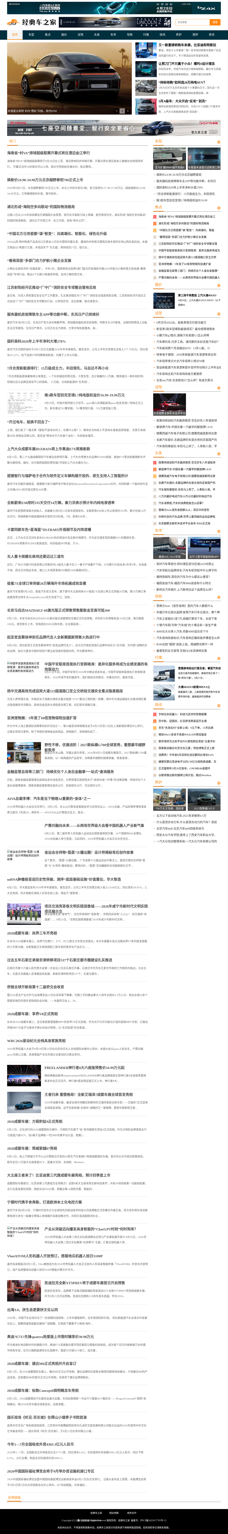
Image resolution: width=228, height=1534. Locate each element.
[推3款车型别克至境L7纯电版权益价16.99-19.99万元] (24, 403)
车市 (113, 34)
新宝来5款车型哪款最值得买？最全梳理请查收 (185, 328)
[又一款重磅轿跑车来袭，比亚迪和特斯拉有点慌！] (146, 50)
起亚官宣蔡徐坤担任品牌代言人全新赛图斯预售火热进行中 (53, 637)
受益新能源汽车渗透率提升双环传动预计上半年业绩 (189, 367)
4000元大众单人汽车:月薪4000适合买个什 (182, 631)
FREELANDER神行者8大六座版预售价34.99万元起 (85, 1068)
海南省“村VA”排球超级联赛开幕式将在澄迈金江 (187, 216)
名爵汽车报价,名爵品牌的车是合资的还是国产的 (186, 439)
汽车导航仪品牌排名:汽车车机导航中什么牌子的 (186, 570)
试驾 (80, 34)
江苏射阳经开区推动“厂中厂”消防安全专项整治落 (188, 243)
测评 (195, 34)
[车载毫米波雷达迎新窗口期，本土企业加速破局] (206, 164)
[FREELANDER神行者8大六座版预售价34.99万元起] (24, 1075)
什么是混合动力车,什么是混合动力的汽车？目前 (186, 822)
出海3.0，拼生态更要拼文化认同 (32, 1310)
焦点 (48, 34)
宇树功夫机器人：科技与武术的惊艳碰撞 (183, 714)
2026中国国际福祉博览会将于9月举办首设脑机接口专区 (50, 1471)
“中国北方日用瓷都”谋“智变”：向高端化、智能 (186, 230)
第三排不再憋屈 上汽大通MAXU (197, 295)
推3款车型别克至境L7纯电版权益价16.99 (181, 200)
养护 (179, 34)
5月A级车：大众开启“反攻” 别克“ (183, 101)
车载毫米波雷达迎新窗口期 (204, 167)
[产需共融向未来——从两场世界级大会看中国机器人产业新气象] (24, 833)
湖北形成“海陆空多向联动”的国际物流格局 (41, 207)
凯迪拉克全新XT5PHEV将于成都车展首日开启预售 (85, 1283)
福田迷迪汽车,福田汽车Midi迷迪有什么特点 (183, 583)
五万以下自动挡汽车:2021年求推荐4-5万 (181, 815)
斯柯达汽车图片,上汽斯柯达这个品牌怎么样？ (185, 589)
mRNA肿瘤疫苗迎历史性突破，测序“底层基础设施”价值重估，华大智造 (64, 879)
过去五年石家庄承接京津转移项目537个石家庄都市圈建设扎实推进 (59, 960)
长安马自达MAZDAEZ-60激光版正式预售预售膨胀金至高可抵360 (58, 610)
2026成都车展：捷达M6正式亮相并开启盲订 (41, 1364)
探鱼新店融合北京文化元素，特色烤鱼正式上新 (187, 748)
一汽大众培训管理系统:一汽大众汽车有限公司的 (186, 841)
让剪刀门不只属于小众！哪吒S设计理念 (187, 64)
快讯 (162, 34)
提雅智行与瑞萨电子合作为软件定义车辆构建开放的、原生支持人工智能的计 (67, 476)
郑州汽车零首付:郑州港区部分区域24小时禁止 (185, 563)
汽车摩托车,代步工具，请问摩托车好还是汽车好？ (188, 341)
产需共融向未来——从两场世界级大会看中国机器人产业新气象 (94, 826)
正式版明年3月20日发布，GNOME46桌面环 (184, 768)
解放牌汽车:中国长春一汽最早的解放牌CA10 (184, 426)
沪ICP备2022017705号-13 (153, 1520)
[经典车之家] (32, 22)
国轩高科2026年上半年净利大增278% (36, 341)
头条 (97, 34)
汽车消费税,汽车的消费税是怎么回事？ (182, 503)
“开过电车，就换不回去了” (28, 422)
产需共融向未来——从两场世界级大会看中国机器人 (189, 277)
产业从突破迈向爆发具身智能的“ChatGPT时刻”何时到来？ (91, 1229)
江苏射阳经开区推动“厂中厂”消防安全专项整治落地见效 (51, 288)
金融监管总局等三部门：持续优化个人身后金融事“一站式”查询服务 (60, 772)
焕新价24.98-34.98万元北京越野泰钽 (178, 174)
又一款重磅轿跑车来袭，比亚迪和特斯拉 (187, 45)
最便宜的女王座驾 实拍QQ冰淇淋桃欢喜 (181, 650)
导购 (130, 34)
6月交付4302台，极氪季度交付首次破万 (181, 322)
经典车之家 (96, 1513)
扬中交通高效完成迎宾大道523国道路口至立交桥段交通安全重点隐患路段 (65, 691)
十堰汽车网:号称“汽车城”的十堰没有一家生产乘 (186, 625)
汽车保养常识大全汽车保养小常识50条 (180, 361)
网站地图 (114, 1513)
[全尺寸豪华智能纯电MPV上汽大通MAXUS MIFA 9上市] (206, 553)
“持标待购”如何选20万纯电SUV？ (183, 82)
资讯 (211, 34)
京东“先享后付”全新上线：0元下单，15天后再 (186, 727)
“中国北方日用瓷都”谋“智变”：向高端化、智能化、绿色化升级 (57, 234)
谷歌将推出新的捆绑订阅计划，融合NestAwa (185, 775)
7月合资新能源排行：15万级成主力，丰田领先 (185, 193)
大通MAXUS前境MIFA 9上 (194, 687)
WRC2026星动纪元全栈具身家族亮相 (36, 1041)
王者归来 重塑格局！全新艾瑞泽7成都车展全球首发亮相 (89, 1095)
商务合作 (131, 1513)
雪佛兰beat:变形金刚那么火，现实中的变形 (184, 509)
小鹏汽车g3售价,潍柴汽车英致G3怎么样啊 (182, 335)
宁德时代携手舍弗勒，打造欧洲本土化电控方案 (44, 1202)
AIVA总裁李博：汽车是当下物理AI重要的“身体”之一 (49, 799)
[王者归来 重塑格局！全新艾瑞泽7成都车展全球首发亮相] (24, 1102)
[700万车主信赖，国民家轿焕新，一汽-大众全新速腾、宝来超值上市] (171, 805)
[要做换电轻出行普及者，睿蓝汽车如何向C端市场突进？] (164, 674)
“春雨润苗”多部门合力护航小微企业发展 (39, 261)
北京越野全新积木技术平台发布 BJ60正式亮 (184, 523)
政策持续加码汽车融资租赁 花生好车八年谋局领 (186, 420)
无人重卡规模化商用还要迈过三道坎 (35, 557)
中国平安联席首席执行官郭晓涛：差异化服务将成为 (189, 250)
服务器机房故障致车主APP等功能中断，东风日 (186, 181)
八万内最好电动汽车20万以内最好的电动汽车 (185, 496)
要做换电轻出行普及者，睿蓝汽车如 (199, 668)
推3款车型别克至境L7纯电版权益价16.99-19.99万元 (85, 395)
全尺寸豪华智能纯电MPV (204, 556)
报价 (64, 34)
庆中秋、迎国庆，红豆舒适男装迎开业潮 (183, 721)
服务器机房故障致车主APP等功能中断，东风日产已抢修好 (53, 314)
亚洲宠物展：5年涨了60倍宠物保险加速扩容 (42, 718)
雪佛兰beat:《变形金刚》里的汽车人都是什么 (184, 605)
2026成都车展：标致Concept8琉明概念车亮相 (43, 1391)
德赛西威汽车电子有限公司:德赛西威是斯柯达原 (186, 433)
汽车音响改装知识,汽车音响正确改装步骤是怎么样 (188, 637)
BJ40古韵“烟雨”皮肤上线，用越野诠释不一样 (184, 644)
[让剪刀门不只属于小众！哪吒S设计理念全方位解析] (146, 69)
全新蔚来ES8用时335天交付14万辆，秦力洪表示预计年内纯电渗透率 (61, 503)
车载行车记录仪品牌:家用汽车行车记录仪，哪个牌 (188, 612)
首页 (15, 34)
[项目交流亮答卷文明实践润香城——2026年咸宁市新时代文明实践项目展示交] (24, 914)
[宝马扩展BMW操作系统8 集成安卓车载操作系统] (171, 164)
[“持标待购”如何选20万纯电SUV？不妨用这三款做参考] (146, 88)
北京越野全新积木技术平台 (170, 413)
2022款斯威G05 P (204, 808)
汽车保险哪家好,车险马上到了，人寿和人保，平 (186, 446)
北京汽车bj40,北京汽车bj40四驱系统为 (180, 828)
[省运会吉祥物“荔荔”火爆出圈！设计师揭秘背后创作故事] (24, 860)
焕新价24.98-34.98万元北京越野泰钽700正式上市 (45, 180)
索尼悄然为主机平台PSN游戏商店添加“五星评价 (187, 741)
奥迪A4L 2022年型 (170, 556)
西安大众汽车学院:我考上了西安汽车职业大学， (186, 834)
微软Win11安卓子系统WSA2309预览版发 (183, 734)
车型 (31, 34)
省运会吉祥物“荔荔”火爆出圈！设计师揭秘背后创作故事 (89, 852)
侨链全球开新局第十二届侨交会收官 (35, 987)
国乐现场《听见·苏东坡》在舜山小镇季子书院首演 (47, 1417)
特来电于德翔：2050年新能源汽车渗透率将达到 (186, 354)
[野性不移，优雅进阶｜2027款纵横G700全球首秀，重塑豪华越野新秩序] (24, 752)
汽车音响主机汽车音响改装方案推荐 (179, 373)
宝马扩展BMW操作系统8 (169, 167)
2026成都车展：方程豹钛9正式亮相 (34, 1122)
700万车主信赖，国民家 (170, 808)
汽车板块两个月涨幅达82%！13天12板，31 (183, 348)
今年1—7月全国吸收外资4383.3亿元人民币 (40, 1444)
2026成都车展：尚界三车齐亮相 (32, 933)
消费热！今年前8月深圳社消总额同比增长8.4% (186, 754)
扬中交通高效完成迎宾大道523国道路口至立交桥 (187, 257)
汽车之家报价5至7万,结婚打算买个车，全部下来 (186, 618)
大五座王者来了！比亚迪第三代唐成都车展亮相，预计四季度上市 (58, 1175)
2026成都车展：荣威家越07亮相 (32, 1148)
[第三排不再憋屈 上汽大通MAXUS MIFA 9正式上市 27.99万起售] (164, 301)
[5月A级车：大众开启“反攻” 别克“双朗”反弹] (146, 107)
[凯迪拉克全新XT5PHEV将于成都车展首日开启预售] (24, 1290)
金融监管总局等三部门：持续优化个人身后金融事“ (189, 270)
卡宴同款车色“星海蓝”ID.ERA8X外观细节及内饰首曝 (49, 530)
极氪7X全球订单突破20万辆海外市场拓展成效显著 (46, 583)
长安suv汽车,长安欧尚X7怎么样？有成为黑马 (184, 380)
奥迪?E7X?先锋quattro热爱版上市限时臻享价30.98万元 (50, 1337)
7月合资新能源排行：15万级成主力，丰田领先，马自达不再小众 (58, 368)
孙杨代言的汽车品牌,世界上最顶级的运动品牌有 (187, 516)
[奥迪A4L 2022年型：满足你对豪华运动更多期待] (171, 553)
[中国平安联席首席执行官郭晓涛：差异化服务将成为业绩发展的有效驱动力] (24, 672)
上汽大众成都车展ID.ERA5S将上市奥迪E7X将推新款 (48, 449)
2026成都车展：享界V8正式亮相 (32, 1014)
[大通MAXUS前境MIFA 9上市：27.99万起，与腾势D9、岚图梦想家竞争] (164, 692)
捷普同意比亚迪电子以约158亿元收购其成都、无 (187, 761)
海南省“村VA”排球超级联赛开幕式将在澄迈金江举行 (48, 153)
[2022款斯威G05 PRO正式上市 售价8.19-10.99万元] (206, 805)
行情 (146, 34)
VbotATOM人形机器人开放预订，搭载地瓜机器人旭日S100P (55, 1256)
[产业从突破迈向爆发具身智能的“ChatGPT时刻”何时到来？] (24, 1237)
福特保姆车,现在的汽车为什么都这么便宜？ (183, 576)
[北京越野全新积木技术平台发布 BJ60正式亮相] (171, 410)
